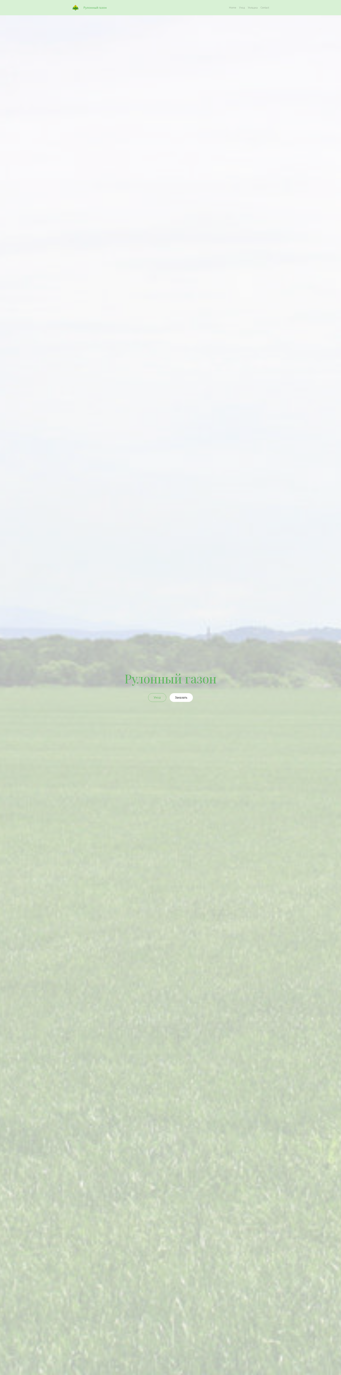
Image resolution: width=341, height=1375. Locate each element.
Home (232, 7)
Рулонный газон (95, 7)
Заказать (181, 697)
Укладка (253, 7)
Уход (242, 7)
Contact (265, 7)
